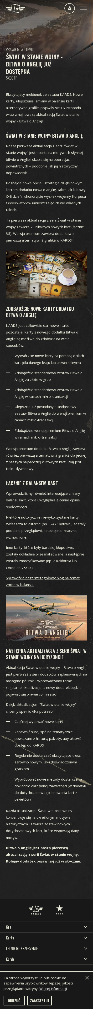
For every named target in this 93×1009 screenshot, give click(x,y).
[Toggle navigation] (83, 8)
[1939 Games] (59, 905)
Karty (10, 938)
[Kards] (15, 8)
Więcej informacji (53, 988)
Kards (10, 959)
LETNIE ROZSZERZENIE (22, 948)
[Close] (87, 978)
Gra (8, 927)
